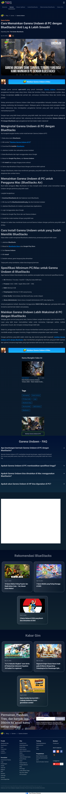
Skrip (20, 766)
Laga (35, 399)
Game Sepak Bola (5, 779)
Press (37, 749)
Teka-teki (3, 767)
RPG (2, 771)
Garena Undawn (21, 15)
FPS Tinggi (22, 768)
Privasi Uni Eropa (28, 787)
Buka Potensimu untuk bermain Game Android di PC (41, 757)
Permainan (4, 757)
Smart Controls (36, 395)
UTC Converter (22, 774)
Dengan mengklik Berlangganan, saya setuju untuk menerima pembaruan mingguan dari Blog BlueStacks (49, 723)
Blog (7, 15)
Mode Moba (22, 747)
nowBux (3, 751)
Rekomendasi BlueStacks (47, 7)
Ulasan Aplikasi (20, 7)
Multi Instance (37, 406)
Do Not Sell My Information (39, 787)
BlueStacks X (26, 410)
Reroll (20, 760)
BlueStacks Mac (5, 743)
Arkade (2, 765)
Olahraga (3, 775)
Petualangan (4, 763)
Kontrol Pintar (22, 759)
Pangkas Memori (23, 764)
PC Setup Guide (26, 399)
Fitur (20, 741)
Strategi (3, 777)
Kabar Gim (60, 7)
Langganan (60, 719)
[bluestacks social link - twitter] (54, 755)
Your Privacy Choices (35, 793)
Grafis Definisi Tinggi (24, 770)
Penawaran (3, 749)
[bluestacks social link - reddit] (58, 751)
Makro (21, 753)
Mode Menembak (23, 745)
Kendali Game (22, 743)
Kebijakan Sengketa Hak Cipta (17, 787)
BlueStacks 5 (4, 745)
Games (12, 7)
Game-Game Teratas (6, 759)
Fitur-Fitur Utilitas (23, 772)
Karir (37, 747)
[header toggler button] (64, 2)
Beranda (4, 7)
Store (2, 747)
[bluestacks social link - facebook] (61, 751)
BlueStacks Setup (27, 402)
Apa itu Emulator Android (42, 761)
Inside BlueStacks (33, 7)
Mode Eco (21, 755)
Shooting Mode (26, 406)
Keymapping (26, 395)
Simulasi (3, 773)
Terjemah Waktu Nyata (25, 757)
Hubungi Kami (39, 745)
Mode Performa (23, 762)
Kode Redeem (25, 378)
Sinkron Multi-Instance (24, 751)
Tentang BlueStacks (41, 743)
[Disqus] (31, 521)
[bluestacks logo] (6, 2)
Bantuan (55, 741)
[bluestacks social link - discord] (54, 751)
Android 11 (3, 753)
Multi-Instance (22, 749)
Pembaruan (56, 743)
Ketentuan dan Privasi (5, 787)
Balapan (3, 769)
